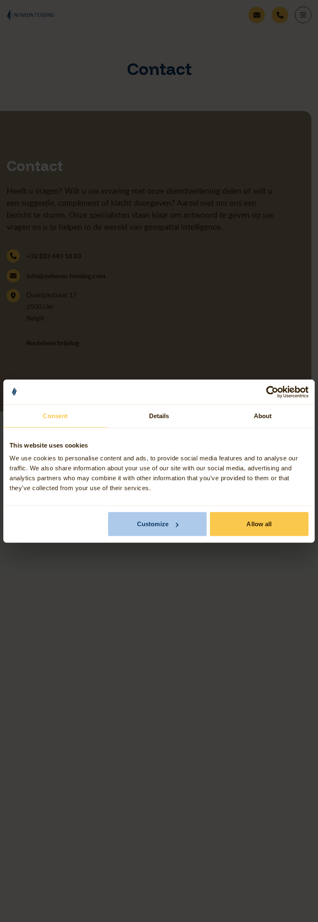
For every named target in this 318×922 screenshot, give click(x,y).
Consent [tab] (55, 415)
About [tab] (263, 415)
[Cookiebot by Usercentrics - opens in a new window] (272, 391)
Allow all (259, 523)
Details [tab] (159, 415)
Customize (153, 523)
